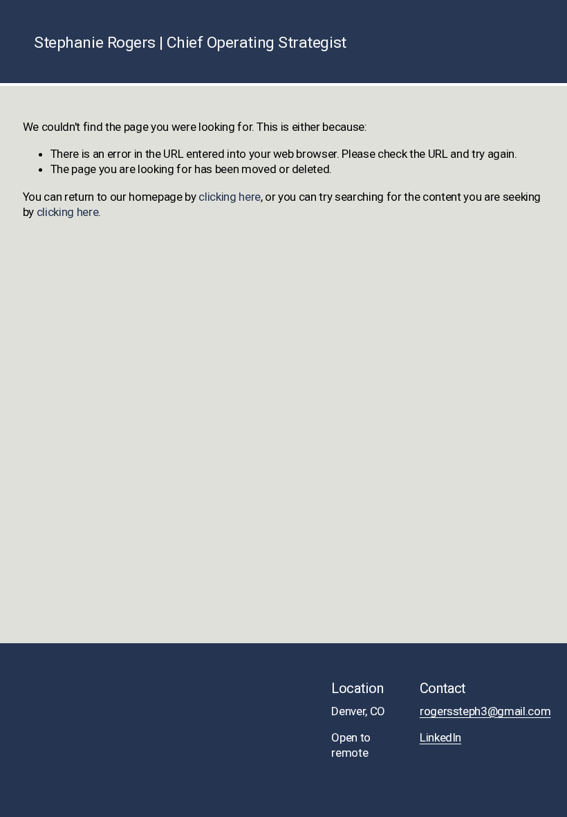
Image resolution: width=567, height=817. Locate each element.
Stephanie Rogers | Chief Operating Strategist (190, 42)
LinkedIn (440, 737)
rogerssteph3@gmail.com (485, 711)
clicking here (229, 197)
